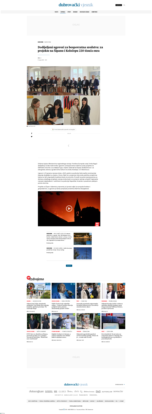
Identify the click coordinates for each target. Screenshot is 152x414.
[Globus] (62, 391)
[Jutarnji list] (36, 391)
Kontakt (92, 401)
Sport (69, 12)
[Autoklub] (107, 391)
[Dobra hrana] (89, 391)
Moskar (75, 12)
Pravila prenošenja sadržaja (47, 401)
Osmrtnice (94, 12)
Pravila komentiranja (75, 401)
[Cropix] (58, 394)
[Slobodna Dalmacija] (49, 391)
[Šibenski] (93, 394)
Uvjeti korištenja (32, 401)
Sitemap (121, 401)
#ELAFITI (69, 265)
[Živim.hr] (70, 391)
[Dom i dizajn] (98, 391)
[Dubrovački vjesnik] (71, 394)
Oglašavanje (100, 401)
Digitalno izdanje (84, 12)
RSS (117, 401)
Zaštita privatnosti (62, 401)
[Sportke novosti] (55, 391)
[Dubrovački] (76, 5)
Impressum (85, 401)
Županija (63, 12)
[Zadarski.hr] (83, 394)
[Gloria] (76, 391)
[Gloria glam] (81, 391)
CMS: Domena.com (89, 409)
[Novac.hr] (118, 391)
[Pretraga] (124, 5)
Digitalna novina (109, 401)
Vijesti (56, 12)
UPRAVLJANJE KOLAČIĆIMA (76, 406)
